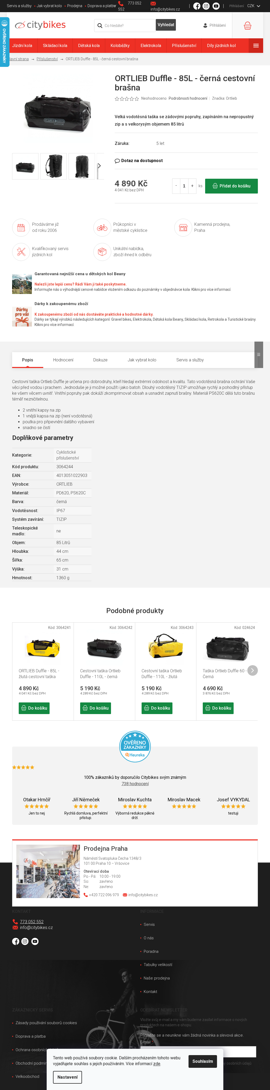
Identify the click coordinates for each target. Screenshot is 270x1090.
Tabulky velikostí (158, 964)
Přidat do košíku (235, 185)
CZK (251, 6)
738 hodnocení (135, 783)
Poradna (151, 951)
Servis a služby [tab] (190, 359)
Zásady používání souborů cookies (46, 1022)
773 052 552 (32, 921)
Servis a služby (19, 6)
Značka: (224, 98)
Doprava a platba (102, 6)
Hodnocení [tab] (63, 359)
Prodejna (74, 6)
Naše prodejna (157, 978)
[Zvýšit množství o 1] (192, 186)
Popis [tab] (27, 359)
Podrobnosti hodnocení (188, 98)
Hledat (166, 25)
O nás (149, 938)
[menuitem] (22, 45)
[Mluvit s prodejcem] (186, 161)
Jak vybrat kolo (49, 6)
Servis (149, 924)
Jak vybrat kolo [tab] (142, 359)
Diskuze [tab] (100, 359)
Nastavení (67, 1077)
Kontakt (150, 991)
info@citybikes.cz (36, 927)
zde (156, 1063)
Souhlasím (202, 1061)
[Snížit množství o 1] (176, 186)
